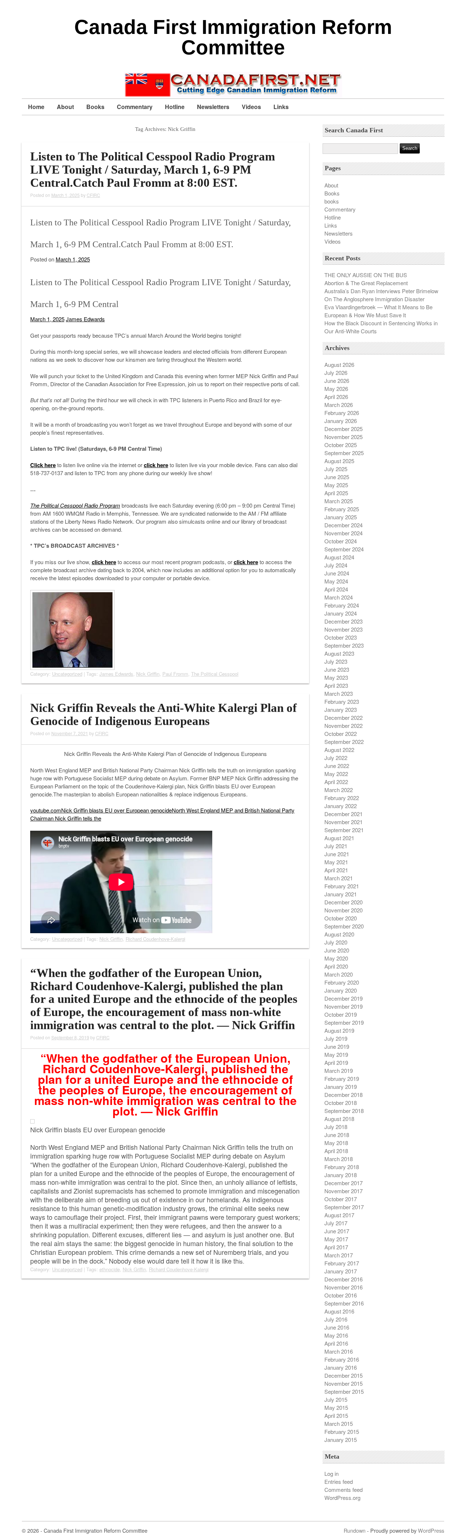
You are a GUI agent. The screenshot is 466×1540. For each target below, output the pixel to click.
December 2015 (343, 1375)
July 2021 (335, 846)
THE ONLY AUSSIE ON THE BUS (365, 275)
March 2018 (338, 1159)
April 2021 (336, 870)
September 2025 (344, 453)
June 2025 (336, 477)
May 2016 (336, 1335)
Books (95, 106)
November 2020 (343, 910)
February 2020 (341, 982)
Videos (251, 106)
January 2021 (340, 894)
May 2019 (336, 1054)
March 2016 (338, 1351)
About (65, 106)
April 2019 (336, 1062)
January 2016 (340, 1367)
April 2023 (336, 685)
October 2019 (340, 1014)
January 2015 (340, 1439)
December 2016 (343, 1279)
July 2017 (335, 1223)
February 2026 (341, 412)
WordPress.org (342, 1497)
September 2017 (344, 1207)
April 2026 (336, 396)
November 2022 (343, 725)
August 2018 (339, 1118)
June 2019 (336, 1046)
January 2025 (340, 517)
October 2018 (340, 1102)
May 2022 (336, 773)
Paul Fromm (175, 673)
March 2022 (338, 790)
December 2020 (343, 902)
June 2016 (336, 1327)
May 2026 (336, 388)
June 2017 (336, 1231)
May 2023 (336, 677)
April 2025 (336, 493)
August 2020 (339, 934)
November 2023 (343, 629)
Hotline (175, 106)
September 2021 (344, 830)
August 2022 (339, 749)
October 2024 (340, 541)
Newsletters (213, 106)
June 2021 (336, 854)
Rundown (355, 1530)
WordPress (431, 1530)
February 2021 (341, 886)
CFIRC (93, 195)
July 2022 (335, 757)
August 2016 (339, 1311)
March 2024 (338, 597)
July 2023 (335, 661)
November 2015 (343, 1383)
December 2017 (343, 1183)
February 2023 (341, 701)
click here (156, 465)
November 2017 (343, 1191)
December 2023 (343, 621)
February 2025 (341, 509)
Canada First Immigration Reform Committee (233, 37)
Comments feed (343, 1489)
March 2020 (338, 974)
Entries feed (338, 1481)
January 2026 (340, 420)
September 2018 (344, 1110)
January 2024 (340, 613)
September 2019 (344, 1022)
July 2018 (335, 1126)
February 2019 (341, 1078)
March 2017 (338, 1255)
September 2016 (344, 1303)
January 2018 (340, 1175)
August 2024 (339, 557)
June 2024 (336, 573)
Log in (331, 1473)
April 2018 (336, 1151)
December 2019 (343, 998)
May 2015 (336, 1407)
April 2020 (336, 966)
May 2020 (336, 958)
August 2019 (339, 1030)
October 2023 (340, 637)
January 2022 (340, 806)
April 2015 (336, 1415)
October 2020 (340, 918)
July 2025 (335, 469)
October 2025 (340, 445)
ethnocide (109, 1269)
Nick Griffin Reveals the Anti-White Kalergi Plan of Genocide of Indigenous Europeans (163, 714)
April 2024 (336, 589)
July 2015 (335, 1399)
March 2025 (338, 501)
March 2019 (338, 1070)
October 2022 (340, 733)
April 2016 (336, 1343)
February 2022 (341, 798)
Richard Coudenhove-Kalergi (155, 938)
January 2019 (340, 1086)
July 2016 (335, 1319)
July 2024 (335, 565)
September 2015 (344, 1391)
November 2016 (343, 1287)
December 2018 (343, 1094)
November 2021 (343, 822)
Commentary (135, 106)
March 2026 (338, 404)
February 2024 (341, 605)
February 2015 (341, 1431)
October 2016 (340, 1295)
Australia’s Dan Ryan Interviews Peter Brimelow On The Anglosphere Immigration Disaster (381, 295)
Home (36, 106)
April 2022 (336, 781)
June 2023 (336, 669)
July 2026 (335, 372)
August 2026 (339, 364)
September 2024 (344, 549)
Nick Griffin (147, 673)
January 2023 (340, 709)
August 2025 (339, 461)
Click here (43, 465)
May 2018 (336, 1143)
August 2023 (339, 653)
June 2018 (336, 1134)
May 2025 (336, 485)
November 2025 (343, 437)
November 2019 (343, 1006)
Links (281, 106)
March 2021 (338, 878)
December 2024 (343, 525)
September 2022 (344, 741)
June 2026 (336, 380)
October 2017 (340, 1199)
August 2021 (339, 838)
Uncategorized (67, 673)
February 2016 (341, 1359)
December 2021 (343, 814)
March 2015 (338, 1423)
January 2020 (340, 990)
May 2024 (336, 581)
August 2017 (339, 1215)
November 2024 (343, 533)
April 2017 (336, 1247)
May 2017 (336, 1239)
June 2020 (336, 950)
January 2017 (340, 1271)
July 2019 (335, 1038)
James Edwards (85, 319)
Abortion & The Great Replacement (366, 283)
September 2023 (344, 645)
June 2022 (336, 765)
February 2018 (341, 1167)
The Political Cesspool (214, 673)
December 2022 (343, 717)
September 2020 (344, 926)
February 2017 (341, 1263)
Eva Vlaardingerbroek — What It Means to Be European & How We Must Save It (378, 311)
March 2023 (338, 693)
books (331, 201)
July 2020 (335, 942)
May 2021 (336, 862)
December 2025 (343, 428)
